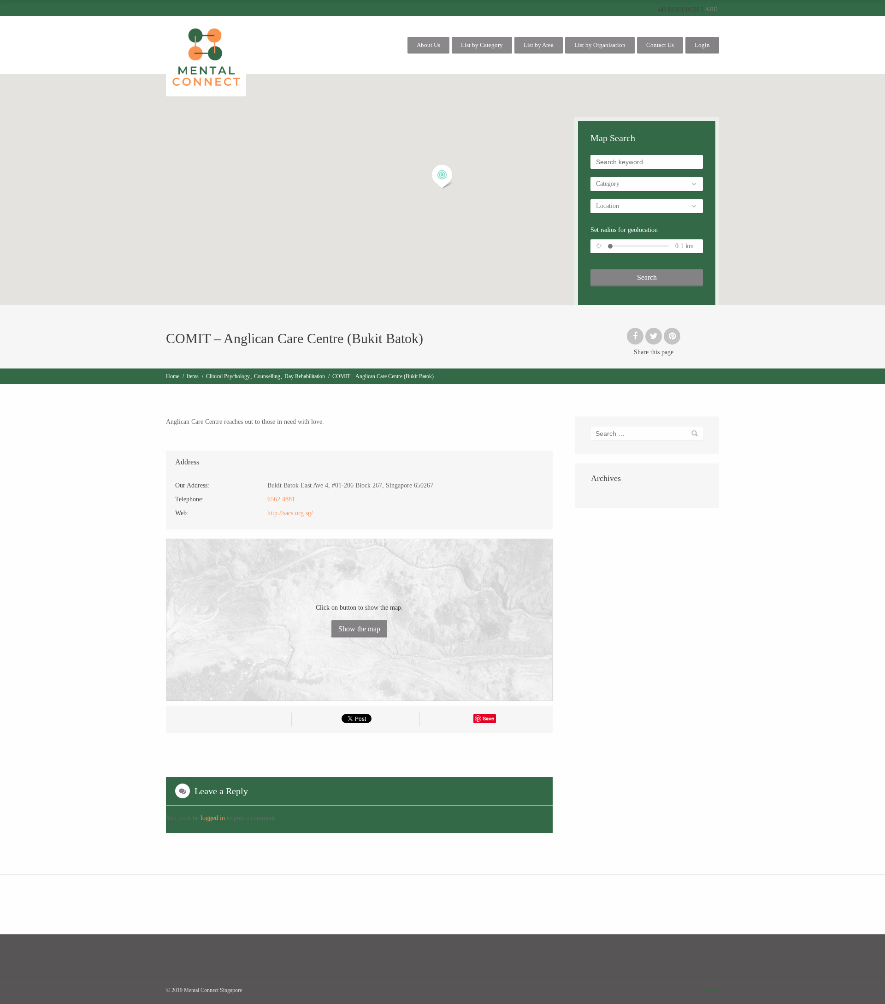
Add (711, 9)
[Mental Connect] (206, 56)
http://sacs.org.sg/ (290, 513)
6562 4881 (281, 499)
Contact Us (660, 45)
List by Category (482, 45)
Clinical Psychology (228, 376)
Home (172, 376)
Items (193, 376)
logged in (213, 817)
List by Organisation (599, 45)
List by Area (539, 45)
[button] (442, 177)
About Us (428, 45)
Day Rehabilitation (304, 376)
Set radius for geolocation (624, 229)
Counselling (267, 376)
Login (702, 45)
